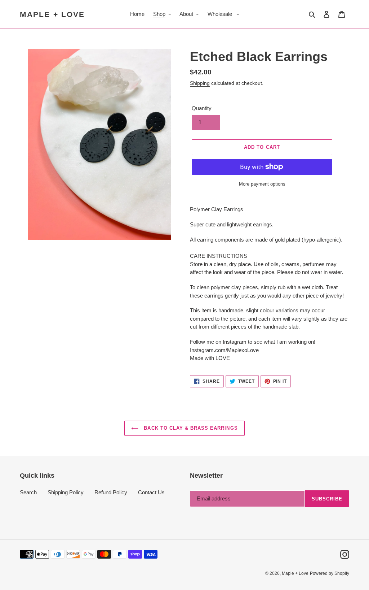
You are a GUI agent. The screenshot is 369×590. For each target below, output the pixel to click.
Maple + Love (52, 14)
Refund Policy (110, 492)
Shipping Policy (66, 492)
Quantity (202, 108)
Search (28, 492)
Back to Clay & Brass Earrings (189, 428)
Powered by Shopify (329, 573)
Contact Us (151, 492)
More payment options (262, 184)
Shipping (200, 83)
